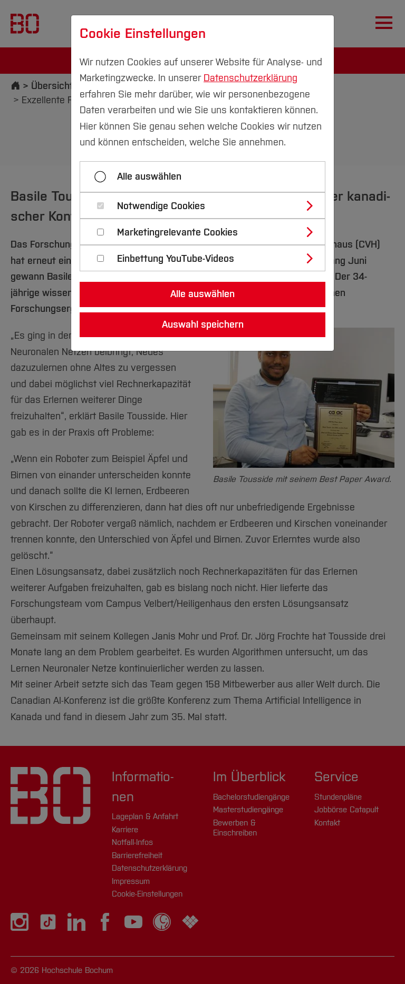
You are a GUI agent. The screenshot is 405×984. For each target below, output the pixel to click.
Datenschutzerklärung (250, 78)
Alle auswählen (149, 176)
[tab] (207, 205)
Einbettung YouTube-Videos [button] (175, 258)
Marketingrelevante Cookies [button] (177, 232)
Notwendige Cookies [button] (161, 206)
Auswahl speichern (203, 324)
